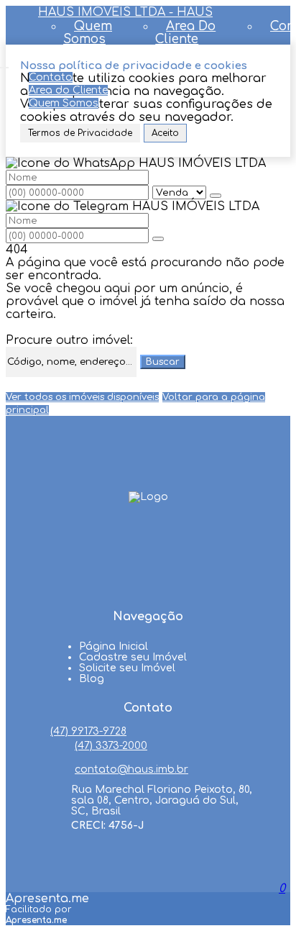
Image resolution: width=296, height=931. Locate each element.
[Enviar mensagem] (215, 196)
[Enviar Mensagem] (158, 239)
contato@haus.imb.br (131, 769)
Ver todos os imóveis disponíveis (82, 397)
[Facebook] (148, 534)
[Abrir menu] (4, 64)
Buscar (163, 362)
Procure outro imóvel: (69, 340)
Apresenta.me (47, 898)
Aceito (165, 133)
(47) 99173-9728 (88, 731)
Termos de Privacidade (80, 133)
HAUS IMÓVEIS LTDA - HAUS (125, 12)
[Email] (148, 589)
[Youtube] (148, 562)
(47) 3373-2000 (111, 745)
